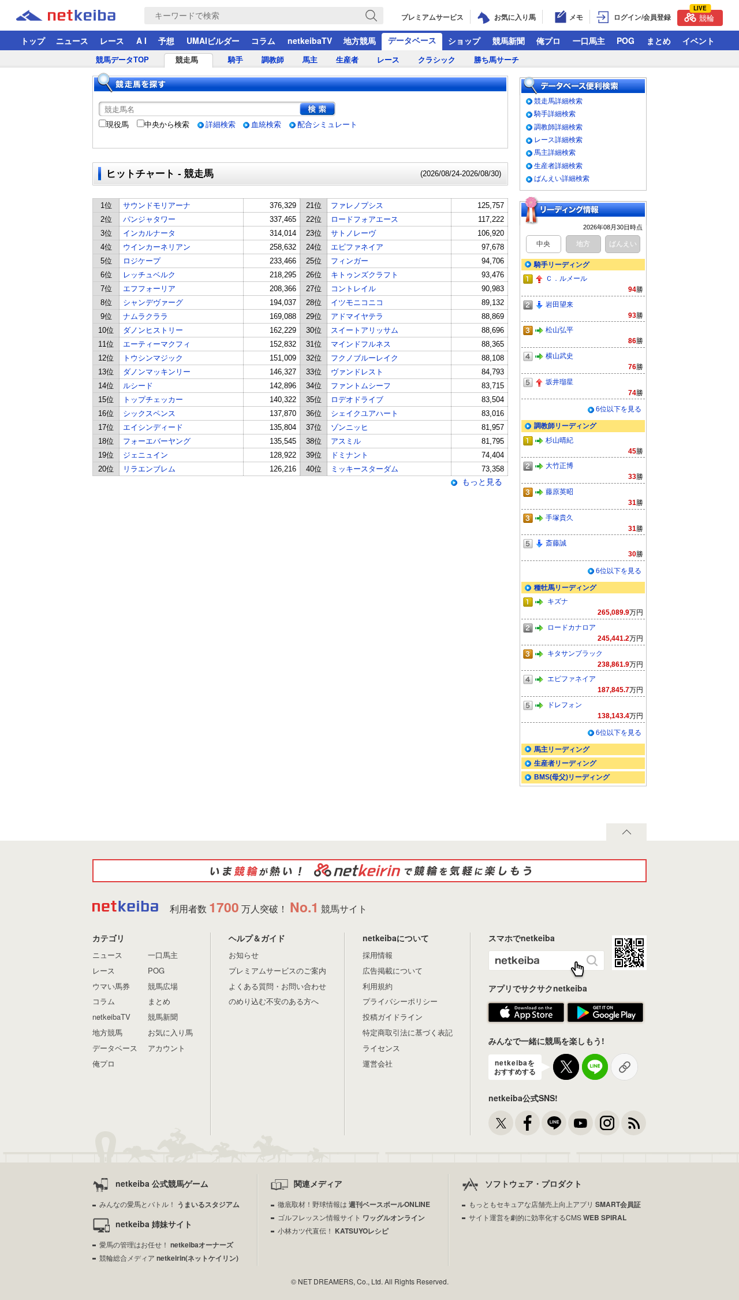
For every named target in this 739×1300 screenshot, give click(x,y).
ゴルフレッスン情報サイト (351, 1217)
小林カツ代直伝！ (333, 1230)
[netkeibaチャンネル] (580, 1122)
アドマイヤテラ (357, 316)
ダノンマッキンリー (157, 371)
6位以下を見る (618, 409)
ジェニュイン (145, 455)
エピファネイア (357, 247)
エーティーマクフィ (157, 344)
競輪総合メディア (168, 1257)
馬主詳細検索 (555, 152)
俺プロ (548, 40)
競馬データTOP (122, 59)
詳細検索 (221, 124)
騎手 (235, 59)
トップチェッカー (153, 399)
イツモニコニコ (357, 302)
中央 (543, 243)
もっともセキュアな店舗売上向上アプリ (555, 1204)
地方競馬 (360, 40)
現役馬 (117, 124)
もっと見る (482, 481)
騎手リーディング (561, 264)
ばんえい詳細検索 (561, 178)
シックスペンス (149, 413)
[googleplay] (605, 1013)
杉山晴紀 (559, 440)
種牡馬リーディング (565, 587)
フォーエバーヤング (157, 441)
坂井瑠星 (559, 381)
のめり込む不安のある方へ (274, 1001)
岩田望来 (559, 304)
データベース (412, 40)
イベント (698, 40)
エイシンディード (153, 427)
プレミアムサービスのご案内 (277, 970)
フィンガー (349, 261)
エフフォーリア (149, 288)
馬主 (310, 59)
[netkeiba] (80, 15)
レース (112, 40)
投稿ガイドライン (393, 1016)
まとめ (659, 40)
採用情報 (378, 954)
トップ (33, 40)
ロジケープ (142, 261)
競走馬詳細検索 (558, 101)
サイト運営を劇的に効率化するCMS (547, 1217)
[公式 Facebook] (527, 1122)
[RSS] (633, 1122)
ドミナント (349, 455)
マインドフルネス (361, 344)
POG (626, 40)
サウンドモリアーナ (157, 205)
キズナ (557, 601)
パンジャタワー (149, 219)
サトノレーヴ (353, 233)
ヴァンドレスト (357, 371)
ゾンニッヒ (349, 427)
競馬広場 (163, 985)
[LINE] (554, 1122)
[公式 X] (500, 1122)
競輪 (703, 16)
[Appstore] (526, 1013)
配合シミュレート (327, 124)
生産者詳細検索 (558, 165)
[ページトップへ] (626, 832)
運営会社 (378, 1063)
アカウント (166, 1047)
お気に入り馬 (170, 1032)
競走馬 (187, 59)
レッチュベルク (149, 274)
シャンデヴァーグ (153, 302)
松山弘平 (559, 329)
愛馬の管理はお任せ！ (166, 1244)
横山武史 (559, 355)
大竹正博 (559, 465)
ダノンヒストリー (153, 330)
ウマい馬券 (111, 985)
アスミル (346, 441)
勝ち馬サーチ (496, 59)
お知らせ (244, 954)
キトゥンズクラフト (364, 274)
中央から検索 (166, 124)
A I (141, 40)
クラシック (437, 59)
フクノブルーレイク (364, 358)
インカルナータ (149, 233)
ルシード (138, 385)
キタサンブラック (575, 653)
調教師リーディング (565, 425)
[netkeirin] (369, 870)
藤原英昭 (559, 491)
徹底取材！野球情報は (354, 1204)
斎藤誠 (556, 543)
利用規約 (378, 985)
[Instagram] (607, 1122)
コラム (263, 40)
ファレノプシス (357, 205)
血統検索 (266, 124)
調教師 (273, 59)
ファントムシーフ (361, 385)
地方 (583, 243)
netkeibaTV (310, 40)
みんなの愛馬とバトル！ (169, 1204)
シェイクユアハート (364, 413)
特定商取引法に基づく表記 (408, 1032)
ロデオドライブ (357, 399)
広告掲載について (393, 970)
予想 (166, 40)
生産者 (347, 59)
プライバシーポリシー (400, 1001)
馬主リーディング (561, 749)
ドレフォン (564, 704)
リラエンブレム (149, 469)
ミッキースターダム (364, 469)
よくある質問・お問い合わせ (277, 985)
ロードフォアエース (364, 219)
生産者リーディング (565, 763)
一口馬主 (589, 40)
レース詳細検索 (558, 139)
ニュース (72, 40)
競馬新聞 (508, 40)
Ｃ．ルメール (566, 278)
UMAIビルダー (213, 40)
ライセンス (381, 1047)
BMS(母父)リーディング (572, 777)
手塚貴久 (559, 517)
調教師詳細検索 (558, 127)
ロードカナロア (571, 627)
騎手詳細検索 (555, 113)
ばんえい (623, 243)
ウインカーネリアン (157, 247)
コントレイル (353, 288)
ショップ (464, 40)
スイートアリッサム (364, 330)
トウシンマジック (153, 358)
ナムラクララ (145, 316)
